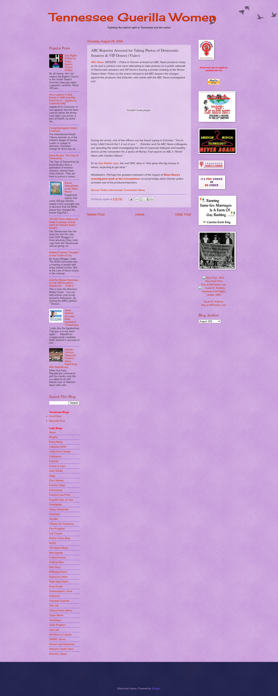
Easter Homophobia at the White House (71, 187)
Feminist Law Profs (59, 494)
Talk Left (54, 605)
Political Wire (56, 562)
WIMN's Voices (57, 639)
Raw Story (55, 567)
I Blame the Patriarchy (61, 523)
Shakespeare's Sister (60, 591)
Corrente (53, 461)
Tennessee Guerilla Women (132, 17)
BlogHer (53, 437)
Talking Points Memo (60, 610)
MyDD (52, 543)
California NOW (57, 446)
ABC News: (97, 62)
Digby (52, 475)
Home (139, 214)
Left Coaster (56, 533)
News (141, 190)
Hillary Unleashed (58, 509)
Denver (95, 190)
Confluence (55, 456)
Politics (104, 190)
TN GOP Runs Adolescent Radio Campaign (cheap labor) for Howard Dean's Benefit (63, 223)
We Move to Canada (60, 634)
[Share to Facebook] (148, 199)
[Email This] (137, 199)
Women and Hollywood (61, 644)
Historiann (54, 514)
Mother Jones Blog (59, 538)
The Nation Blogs (58, 547)
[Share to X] (144, 199)
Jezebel (53, 519)
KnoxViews (55, 416)
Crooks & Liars (57, 466)
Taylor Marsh (56, 615)
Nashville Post (57, 420)
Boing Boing (55, 441)
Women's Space (58, 653)
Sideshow (54, 596)
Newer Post (96, 214)
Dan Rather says (108, 163)
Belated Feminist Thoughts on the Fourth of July (64, 254)
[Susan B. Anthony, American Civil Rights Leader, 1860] (214, 294)
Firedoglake (55, 504)
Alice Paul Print (213, 281)
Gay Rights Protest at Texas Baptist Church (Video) (71, 63)
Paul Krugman (57, 528)
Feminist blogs (57, 485)
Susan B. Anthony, (213, 301)
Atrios (52, 432)
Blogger (156, 688)
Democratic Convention (123, 190)
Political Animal (57, 557)
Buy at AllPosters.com (213, 284)
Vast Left (54, 629)
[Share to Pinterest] (152, 199)
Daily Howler (56, 470)
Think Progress (57, 625)
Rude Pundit (56, 586)
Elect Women (56, 480)
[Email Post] (130, 199)
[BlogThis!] (141, 199)
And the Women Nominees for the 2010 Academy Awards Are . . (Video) (63, 283)
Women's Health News (61, 649)
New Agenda (56, 552)
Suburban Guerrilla (59, 600)
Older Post (183, 214)
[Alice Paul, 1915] (213, 277)
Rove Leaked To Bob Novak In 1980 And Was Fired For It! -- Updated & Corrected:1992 (63, 99)
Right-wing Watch (58, 581)
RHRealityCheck (58, 572)
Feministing (55, 490)
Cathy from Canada (59, 451)
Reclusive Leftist (58, 576)
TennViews (55, 620)
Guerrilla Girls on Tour (61, 499)
